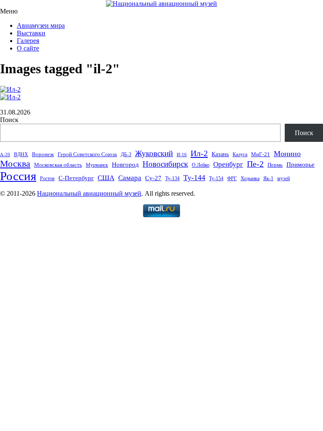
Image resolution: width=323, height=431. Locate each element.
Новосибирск (165, 164)
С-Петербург (76, 178)
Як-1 (268, 178)
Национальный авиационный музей (89, 193)
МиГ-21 (260, 154)
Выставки (31, 33)
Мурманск (97, 165)
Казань (220, 154)
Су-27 (153, 178)
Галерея (28, 40)
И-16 (182, 154)
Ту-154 (216, 178)
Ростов (47, 178)
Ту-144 (194, 177)
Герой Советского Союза (87, 154)
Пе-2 (255, 164)
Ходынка (250, 178)
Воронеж (43, 154)
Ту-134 (172, 178)
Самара (129, 178)
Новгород (125, 164)
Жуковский (154, 153)
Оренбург (228, 164)
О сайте (28, 48)
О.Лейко (200, 165)
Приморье (300, 164)
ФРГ (232, 178)
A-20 (5, 154)
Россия (18, 176)
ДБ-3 (126, 154)
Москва (15, 163)
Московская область (58, 165)
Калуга (240, 154)
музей (283, 178)
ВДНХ (21, 154)
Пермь (275, 165)
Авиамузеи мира (41, 25)
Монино (287, 153)
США (106, 178)
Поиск (9, 119)
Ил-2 (199, 153)
